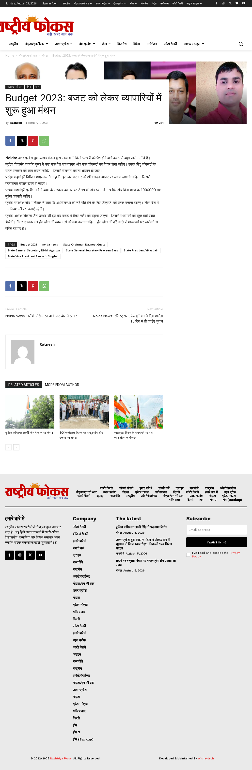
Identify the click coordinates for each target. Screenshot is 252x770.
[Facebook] (216, 3)
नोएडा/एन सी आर (28, 55)
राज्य (37, 86)
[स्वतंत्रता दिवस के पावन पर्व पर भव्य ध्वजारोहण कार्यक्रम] (138, 412)
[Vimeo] (237, 3)
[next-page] (16, 447)
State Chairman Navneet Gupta (84, 244)
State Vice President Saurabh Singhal (33, 256)
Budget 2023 (28, 244)
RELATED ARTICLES (23, 385)
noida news (50, 244)
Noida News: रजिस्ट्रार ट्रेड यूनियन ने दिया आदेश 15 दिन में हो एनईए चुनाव (128, 318)
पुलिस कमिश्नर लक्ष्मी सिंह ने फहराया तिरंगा (29, 432)
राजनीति (120, 553)
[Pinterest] (33, 141)
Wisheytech (206, 758)
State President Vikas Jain (141, 250)
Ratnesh (16, 122)
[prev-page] (8, 447)
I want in (214, 542)
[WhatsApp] (44, 141)
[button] (241, 44)
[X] (230, 3)
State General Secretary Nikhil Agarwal (34, 250)
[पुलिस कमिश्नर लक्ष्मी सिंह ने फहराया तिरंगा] (29, 412)
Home (9, 55)
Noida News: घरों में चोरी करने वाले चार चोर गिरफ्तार (41, 316)
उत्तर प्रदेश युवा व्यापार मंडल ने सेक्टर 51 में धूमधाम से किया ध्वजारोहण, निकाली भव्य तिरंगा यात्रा (144, 544)
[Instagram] (223, 3)
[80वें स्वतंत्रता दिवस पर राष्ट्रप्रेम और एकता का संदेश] (84, 412)
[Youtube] (244, 3)
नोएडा (45, 55)
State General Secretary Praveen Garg (92, 250)
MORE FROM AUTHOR (62, 385)
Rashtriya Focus (61, 758)
